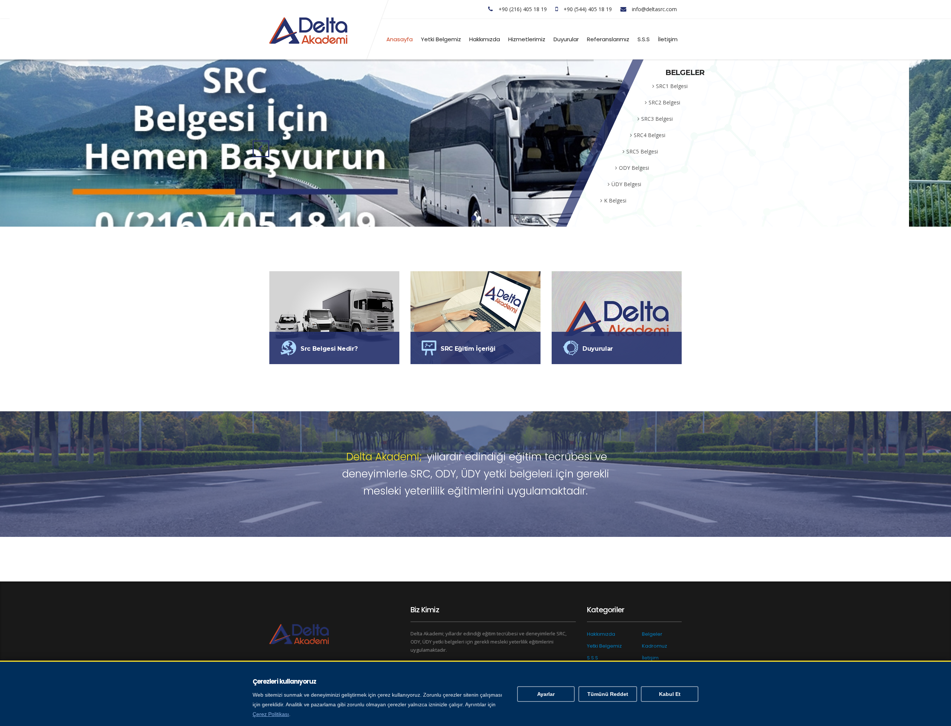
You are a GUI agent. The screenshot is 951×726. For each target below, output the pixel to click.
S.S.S (643, 39)
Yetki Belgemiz (441, 39)
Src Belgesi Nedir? (329, 348)
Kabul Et (670, 694)
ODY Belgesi (634, 167)
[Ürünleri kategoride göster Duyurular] (617, 317)
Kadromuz (654, 645)
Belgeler (652, 634)
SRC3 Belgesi (657, 118)
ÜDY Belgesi (626, 184)
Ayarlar (546, 694)
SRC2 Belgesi (664, 102)
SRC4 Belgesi (649, 135)
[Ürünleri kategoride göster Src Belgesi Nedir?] (334, 317)
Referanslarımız (608, 39)
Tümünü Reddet (607, 694)
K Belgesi (615, 200)
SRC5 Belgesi (642, 151)
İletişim (668, 39)
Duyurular (566, 39)
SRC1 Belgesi (672, 86)
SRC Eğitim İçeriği (468, 348)
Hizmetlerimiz (526, 39)
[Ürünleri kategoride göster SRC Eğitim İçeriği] (475, 317)
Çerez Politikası (271, 714)
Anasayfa (399, 39)
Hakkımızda (484, 39)
